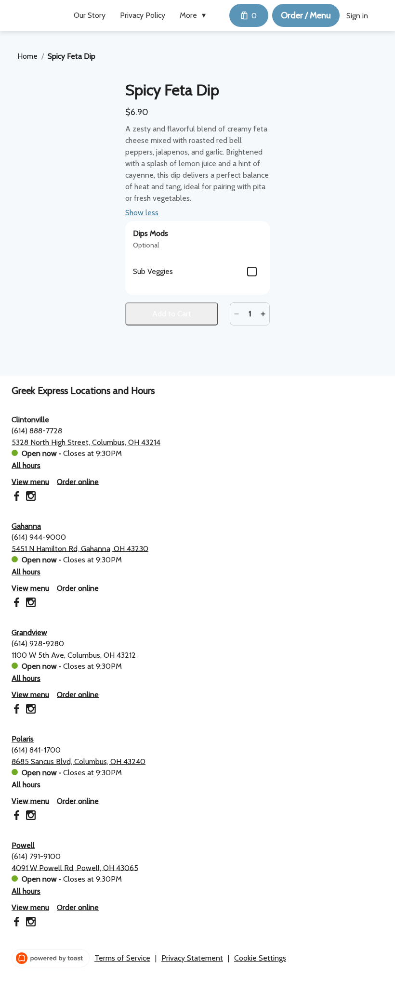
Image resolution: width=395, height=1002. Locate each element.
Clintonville (30, 419)
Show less (141, 212)
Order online (78, 481)
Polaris (23, 738)
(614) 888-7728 (37, 430)
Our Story (89, 15)
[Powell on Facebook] (18, 923)
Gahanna (26, 526)
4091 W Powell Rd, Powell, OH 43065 (75, 867)
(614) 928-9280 (38, 643)
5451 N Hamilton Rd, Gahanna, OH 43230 (80, 548)
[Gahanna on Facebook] (18, 604)
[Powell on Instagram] (30, 923)
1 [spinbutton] (250, 313)
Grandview (29, 632)
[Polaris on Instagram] (30, 816)
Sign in (357, 15)
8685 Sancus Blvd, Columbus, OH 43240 (78, 761)
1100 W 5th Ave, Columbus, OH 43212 (74, 654)
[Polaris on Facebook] (18, 816)
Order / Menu (306, 15)
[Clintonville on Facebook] (18, 497)
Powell (23, 845)
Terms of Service (122, 958)
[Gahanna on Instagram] (30, 604)
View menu (30, 481)
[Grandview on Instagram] (30, 710)
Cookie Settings (260, 958)
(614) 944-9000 (39, 536)
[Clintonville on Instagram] (30, 497)
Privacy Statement (192, 958)
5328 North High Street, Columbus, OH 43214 (86, 441)
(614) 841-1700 (36, 749)
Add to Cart (171, 313)
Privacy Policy (142, 15)
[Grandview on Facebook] (18, 710)
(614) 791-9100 (36, 855)
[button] (195, 15)
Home (27, 56)
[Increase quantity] (263, 314)
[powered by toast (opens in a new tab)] (50, 958)
